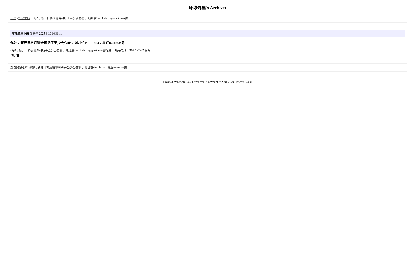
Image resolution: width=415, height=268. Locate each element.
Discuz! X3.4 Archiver (190, 81)
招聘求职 (24, 18)
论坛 (13, 18)
